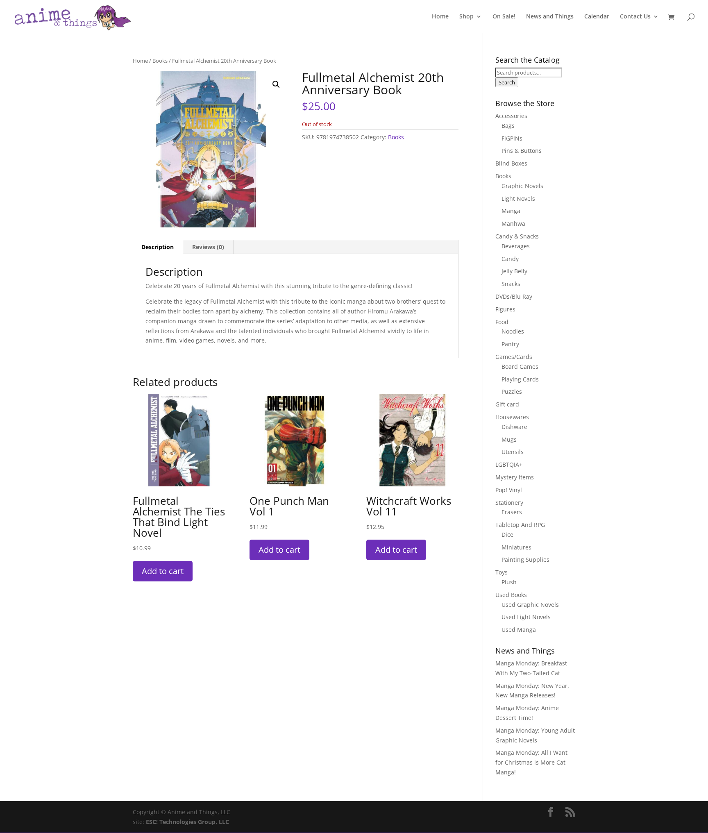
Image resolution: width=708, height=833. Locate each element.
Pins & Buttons (522, 150)
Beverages (516, 246)
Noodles (513, 331)
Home (440, 17)
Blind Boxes (511, 163)
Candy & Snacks (517, 236)
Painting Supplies (525, 559)
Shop (466, 17)
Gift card (507, 404)
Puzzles (512, 391)
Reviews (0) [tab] (208, 247)
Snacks (511, 284)
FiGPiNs (512, 138)
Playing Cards (520, 379)
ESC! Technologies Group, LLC (187, 822)
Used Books (511, 595)
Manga (511, 211)
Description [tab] (157, 247)
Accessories (511, 116)
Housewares (512, 417)
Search (507, 82)
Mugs (509, 439)
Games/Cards (513, 357)
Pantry (510, 344)
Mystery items (514, 477)
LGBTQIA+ (508, 464)
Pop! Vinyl (508, 490)
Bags (508, 125)
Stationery (509, 502)
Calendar (596, 17)
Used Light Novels (526, 617)
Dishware (514, 427)
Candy (510, 259)
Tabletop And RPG (520, 525)
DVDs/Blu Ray (513, 296)
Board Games (520, 366)
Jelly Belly (514, 271)
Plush (509, 582)
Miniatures (516, 547)
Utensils (513, 452)
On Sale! (503, 17)
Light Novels (518, 198)
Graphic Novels (522, 186)
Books (160, 60)
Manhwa (513, 223)
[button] (276, 84)
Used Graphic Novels (530, 604)
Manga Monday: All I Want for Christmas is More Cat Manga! (531, 762)
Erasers (512, 512)
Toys (501, 572)
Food (501, 322)
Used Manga (519, 629)
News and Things (550, 17)
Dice (507, 534)
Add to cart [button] (163, 571)
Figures (505, 309)
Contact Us (635, 17)
